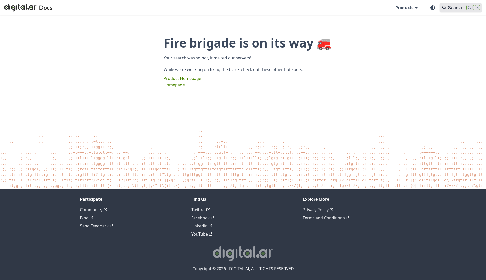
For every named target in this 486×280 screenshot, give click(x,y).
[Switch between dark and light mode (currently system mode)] (433, 8)
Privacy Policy (316, 210)
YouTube (199, 234)
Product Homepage (182, 78)
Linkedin (199, 226)
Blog (84, 218)
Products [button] (404, 7)
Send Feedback (94, 226)
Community (91, 210)
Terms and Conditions (324, 218)
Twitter (198, 210)
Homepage (174, 85)
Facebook (200, 218)
